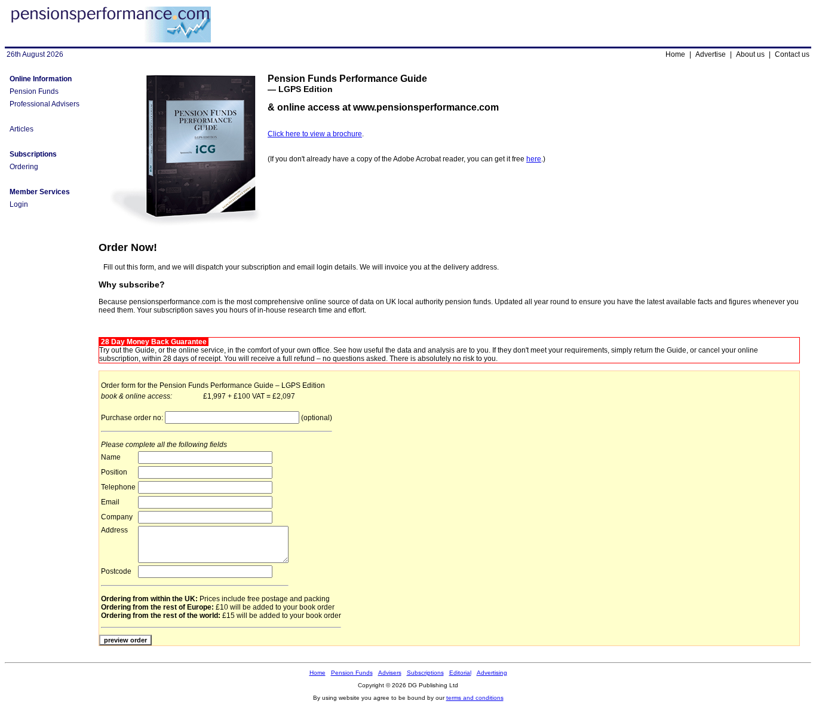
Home (675, 54)
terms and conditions (475, 697)
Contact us (792, 54)
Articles (21, 129)
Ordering (24, 167)
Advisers (389, 672)
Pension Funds (34, 91)
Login (19, 204)
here (533, 159)
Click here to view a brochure (315, 134)
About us (750, 54)
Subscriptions (425, 672)
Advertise (710, 54)
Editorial (460, 672)
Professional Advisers (44, 104)
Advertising (492, 672)
